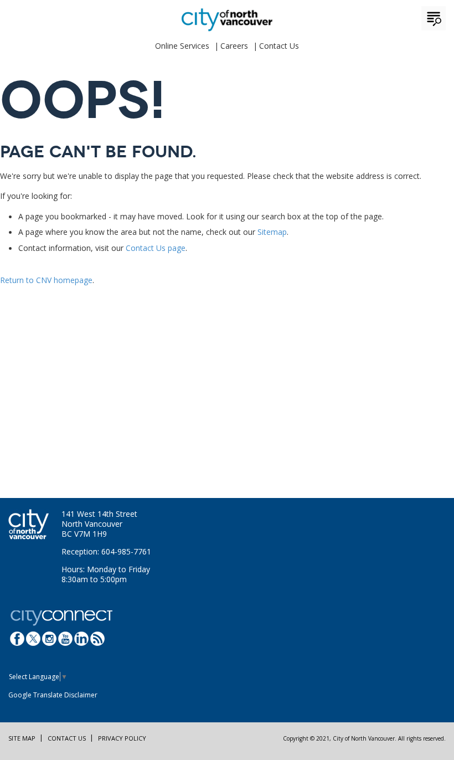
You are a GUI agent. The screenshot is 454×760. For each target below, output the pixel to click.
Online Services (182, 45)
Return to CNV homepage (46, 280)
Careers (234, 45)
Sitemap (272, 232)
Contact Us (279, 45)
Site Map (21, 738)
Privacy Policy (122, 738)
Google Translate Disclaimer (52, 695)
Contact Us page (155, 248)
